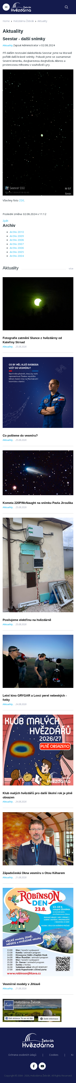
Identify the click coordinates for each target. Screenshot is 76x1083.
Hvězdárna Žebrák (23, 21)
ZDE (21, 200)
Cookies (53, 1054)
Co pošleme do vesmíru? (20, 435)
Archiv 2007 (17, 244)
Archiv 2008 (17, 240)
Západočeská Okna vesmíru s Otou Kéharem (34, 873)
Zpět (5, 220)
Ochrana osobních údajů (22, 1054)
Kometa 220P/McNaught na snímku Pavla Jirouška (38, 503)
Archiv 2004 (17, 256)
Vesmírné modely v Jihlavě (21, 984)
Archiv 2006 (17, 248)
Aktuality (42, 21)
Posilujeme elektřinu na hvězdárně (27, 620)
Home (6, 21)
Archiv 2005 (17, 252)
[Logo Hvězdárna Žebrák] (21, 7)
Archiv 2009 (17, 236)
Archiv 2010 (17, 232)
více (71, 268)
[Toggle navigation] (6, 7)
